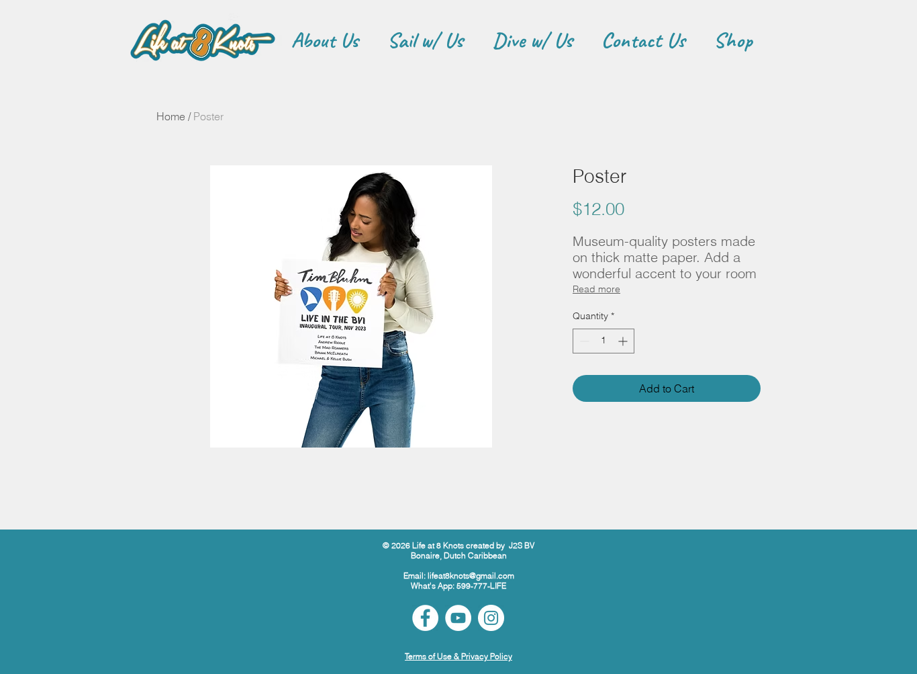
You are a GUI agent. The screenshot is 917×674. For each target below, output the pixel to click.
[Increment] (624, 341)
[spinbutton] (603, 341)
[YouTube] (458, 618)
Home (170, 116)
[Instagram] (491, 618)
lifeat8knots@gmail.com (471, 576)
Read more (596, 289)
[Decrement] (583, 341)
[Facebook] (425, 618)
